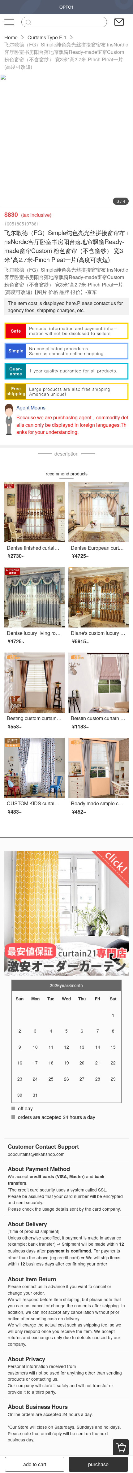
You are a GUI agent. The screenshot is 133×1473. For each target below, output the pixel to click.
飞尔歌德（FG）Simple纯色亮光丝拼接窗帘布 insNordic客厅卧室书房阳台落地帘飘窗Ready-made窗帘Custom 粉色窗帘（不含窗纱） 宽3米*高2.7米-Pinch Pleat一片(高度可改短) (66, 55)
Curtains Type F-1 (47, 37)
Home (11, 37)
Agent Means (30, 407)
